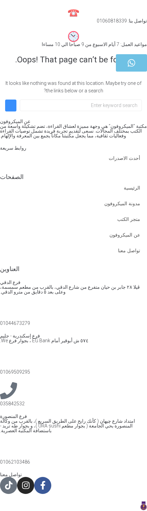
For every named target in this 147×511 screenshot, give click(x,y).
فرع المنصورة (13, 416)
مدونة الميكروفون (122, 203)
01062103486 (15, 462)
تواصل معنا (129, 250)
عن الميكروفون (124, 235)
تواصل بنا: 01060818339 (122, 21)
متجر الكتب (128, 219)
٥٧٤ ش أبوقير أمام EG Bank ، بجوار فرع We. (44, 340)
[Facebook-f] (42, 485)
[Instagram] (25, 485)
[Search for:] (81, 105)
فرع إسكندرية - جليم (20, 336)
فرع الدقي (10, 282)
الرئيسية (132, 188)
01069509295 (15, 372)
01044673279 (15, 323)
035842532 (12, 403)
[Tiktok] (8, 485)
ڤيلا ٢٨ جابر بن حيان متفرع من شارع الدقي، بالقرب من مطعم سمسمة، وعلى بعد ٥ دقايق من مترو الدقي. (70, 289)
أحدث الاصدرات (124, 158)
